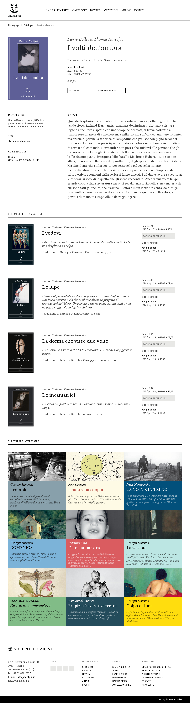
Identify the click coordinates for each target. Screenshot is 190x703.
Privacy (146, 670)
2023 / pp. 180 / (23, 159)
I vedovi (51, 233)
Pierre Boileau (79, 39)
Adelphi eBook (75, 67)
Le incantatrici (58, 395)
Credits (179, 699)
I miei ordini (119, 677)
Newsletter (148, 685)
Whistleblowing (151, 674)
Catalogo (79, 10)
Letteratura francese (19, 141)
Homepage (13, 25)
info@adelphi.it (26, 677)
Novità (95, 10)
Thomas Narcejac (108, 39)
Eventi (139, 10)
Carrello (117, 670)
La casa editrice (57, 10)
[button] (173, 39)
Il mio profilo (120, 674)
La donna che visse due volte (75, 341)
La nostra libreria (152, 677)
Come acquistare (121, 685)
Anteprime (110, 10)
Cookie (156, 670)
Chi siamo (87, 667)
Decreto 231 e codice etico (156, 667)
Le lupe (51, 287)
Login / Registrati (122, 667)
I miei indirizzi (120, 681)
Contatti (146, 681)
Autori (126, 10)
